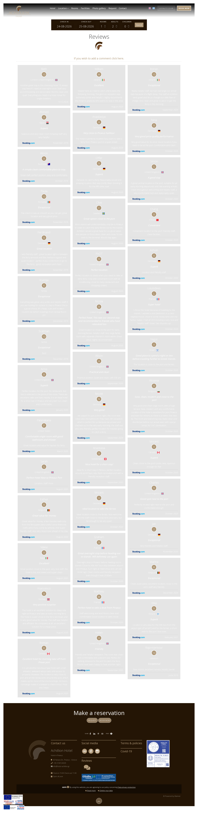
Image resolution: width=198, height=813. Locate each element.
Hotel (52, 8)
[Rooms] (103, 26)
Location (62, 8)
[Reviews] (87, 769)
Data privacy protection (127, 787)
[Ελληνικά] (153, 8)
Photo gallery (99, 8)
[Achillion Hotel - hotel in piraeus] (19, 11)
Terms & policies (131, 743)
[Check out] (86, 26)
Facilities (85, 8)
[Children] (126, 26)
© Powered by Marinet (171, 796)
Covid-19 (126, 751)
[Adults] (114, 26)
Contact (123, 8)
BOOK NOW (184, 8)
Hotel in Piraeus (57, 755)
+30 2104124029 (59, 763)
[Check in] (64, 26)
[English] (150, 8)
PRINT (107, 733)
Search (139, 25)
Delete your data (106, 790)
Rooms (74, 8)
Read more (91, 790)
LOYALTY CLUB (166, 8)
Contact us (58, 743)
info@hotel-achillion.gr (61, 766)
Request (113, 8)
